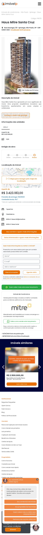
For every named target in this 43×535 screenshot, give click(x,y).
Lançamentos (6, 431)
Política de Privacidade (9, 415)
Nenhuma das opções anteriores (24, 519)
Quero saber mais (21, 384)
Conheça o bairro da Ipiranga (15, 115)
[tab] (6, 127)
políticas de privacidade (13, 278)
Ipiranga (33, 12)
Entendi (13, 529)
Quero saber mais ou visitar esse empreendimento (24, 513)
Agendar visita (31, 272)
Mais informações (11, 272)
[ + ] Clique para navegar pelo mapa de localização (21, 180)
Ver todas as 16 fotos (30, 90)
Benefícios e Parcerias (9, 438)
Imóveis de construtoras (11, 12)
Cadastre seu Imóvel (8, 464)
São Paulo (24, 12)
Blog (3, 412)
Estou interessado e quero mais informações (21, 237)
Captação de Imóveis (9, 435)
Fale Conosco (6, 409)
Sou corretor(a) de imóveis (26, 502)
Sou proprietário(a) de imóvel (25, 507)
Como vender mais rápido (10, 467)
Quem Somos (6, 405)
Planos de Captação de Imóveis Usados (15, 424)
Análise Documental (8, 470)
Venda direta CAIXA (8, 451)
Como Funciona (7, 460)
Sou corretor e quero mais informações (21, 232)
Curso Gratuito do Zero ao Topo (12, 445)
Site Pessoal (5, 448)
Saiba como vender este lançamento (23, 321)
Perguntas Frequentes (8, 402)
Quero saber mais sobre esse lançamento (23, 287)
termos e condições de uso (32, 277)
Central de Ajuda (7, 441)
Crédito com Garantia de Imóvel (12, 477)
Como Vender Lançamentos (11, 428)
